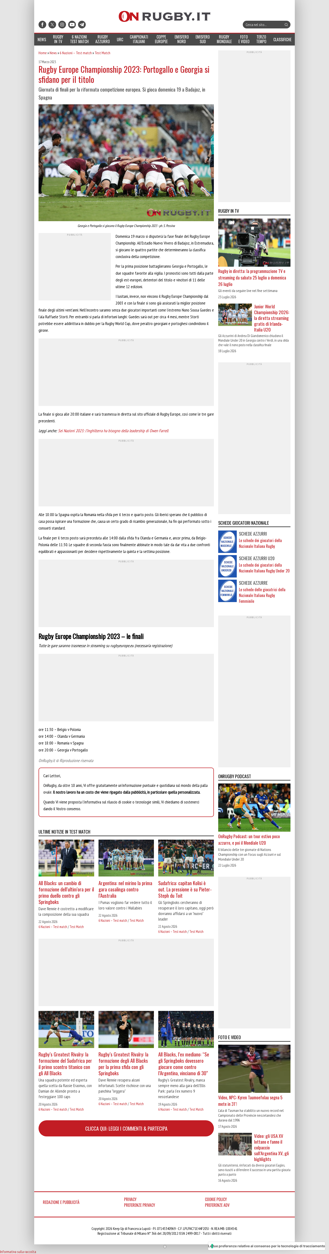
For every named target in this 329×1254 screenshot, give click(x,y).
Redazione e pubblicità (61, 1202)
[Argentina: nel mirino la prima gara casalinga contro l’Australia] (126, 859)
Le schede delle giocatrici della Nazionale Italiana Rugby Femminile (262, 595)
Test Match (102, 52)
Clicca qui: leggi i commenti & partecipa (126, 1128)
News (53, 52)
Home (43, 52)
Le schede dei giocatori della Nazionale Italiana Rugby (260, 543)
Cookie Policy (216, 1199)
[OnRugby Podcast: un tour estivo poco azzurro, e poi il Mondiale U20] (254, 808)
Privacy (130, 1199)
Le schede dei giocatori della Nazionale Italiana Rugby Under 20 (264, 568)
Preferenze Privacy (139, 1205)
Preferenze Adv (217, 1205)
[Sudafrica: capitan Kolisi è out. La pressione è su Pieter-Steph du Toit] (186, 859)
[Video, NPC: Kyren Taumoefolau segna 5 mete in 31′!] (254, 1069)
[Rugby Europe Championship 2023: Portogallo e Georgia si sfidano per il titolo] (126, 163)
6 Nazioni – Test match (76, 52)
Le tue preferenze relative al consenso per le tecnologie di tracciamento (266, 1246)
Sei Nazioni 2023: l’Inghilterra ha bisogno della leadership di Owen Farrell (113, 430)
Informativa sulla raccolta (18, 1251)
